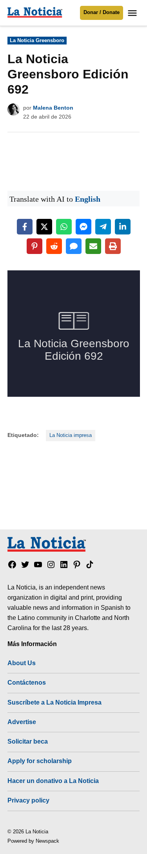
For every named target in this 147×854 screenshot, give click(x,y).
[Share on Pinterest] (34, 246)
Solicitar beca (27, 741)
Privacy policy (28, 800)
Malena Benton (53, 108)
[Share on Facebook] (25, 226)
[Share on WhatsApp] (64, 226)
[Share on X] (44, 226)
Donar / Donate (101, 12)
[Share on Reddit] (54, 246)
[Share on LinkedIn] (123, 226)
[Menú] (133, 13)
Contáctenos (26, 682)
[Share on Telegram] (103, 226)
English (87, 199)
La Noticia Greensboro (37, 40)
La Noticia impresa (70, 435)
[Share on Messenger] (83, 226)
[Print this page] (113, 246)
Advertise (21, 721)
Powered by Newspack (33, 841)
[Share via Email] (93, 246)
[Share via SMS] (74, 246)
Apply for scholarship (39, 760)
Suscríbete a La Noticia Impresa (54, 702)
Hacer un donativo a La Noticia (53, 780)
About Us (21, 662)
